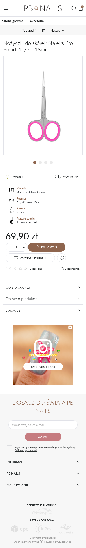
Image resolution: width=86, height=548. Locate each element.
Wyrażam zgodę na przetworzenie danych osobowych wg (45, 449)
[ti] (41, 541)
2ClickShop (65, 541)
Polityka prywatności (26, 450)
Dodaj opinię (36, 268)
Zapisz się (43, 437)
